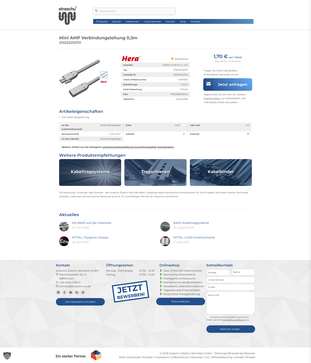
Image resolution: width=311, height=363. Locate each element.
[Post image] (64, 227)
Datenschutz (180, 357)
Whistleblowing (222, 357)
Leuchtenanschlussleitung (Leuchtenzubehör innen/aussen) (138, 147)
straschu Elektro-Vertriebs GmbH (190, 353)
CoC (207, 357)
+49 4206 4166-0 (69, 282)
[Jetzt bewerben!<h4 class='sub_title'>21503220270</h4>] (130, 301)
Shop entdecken (180, 301)
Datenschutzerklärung (234, 320)
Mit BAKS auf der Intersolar (92, 223)
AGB (122, 357)
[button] (7, 356)
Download (133, 357)
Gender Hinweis (244, 357)
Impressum (162, 357)
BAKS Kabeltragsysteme (191, 223)
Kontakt (147, 357)
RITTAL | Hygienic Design (90, 237)
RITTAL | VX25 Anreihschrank (194, 237)
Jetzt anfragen (232, 84)
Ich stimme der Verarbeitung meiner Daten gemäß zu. (227, 318)
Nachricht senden (230, 329)
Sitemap (196, 357)
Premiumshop (212, 98)
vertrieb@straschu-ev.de (74, 286)
